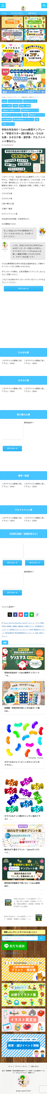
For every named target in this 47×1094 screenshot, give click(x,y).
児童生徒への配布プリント (25, 626)
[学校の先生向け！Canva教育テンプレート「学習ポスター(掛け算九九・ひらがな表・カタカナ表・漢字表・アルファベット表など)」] (26, 614)
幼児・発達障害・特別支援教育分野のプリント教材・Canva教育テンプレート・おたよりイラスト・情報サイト (23, 1072)
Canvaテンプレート (28, 623)
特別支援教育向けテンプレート (24, 633)
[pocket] (21, 614)
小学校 (31, 629)
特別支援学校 (9, 633)
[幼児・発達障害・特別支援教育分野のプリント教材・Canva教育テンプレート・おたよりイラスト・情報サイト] (23, 9)
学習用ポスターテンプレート (19, 629)
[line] (32, 614)
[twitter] (10, 614)
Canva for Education (14, 623)
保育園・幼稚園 (12, 626)
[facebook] (15, 614)
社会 (36, 633)
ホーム (4, 13)
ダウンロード (23, 288)
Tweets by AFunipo (10, 952)
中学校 (4, 626)
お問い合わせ (32, 13)
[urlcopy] (37, 614)
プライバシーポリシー (17, 13)
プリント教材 (39, 623)
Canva (6, 623)
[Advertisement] (23, 322)
